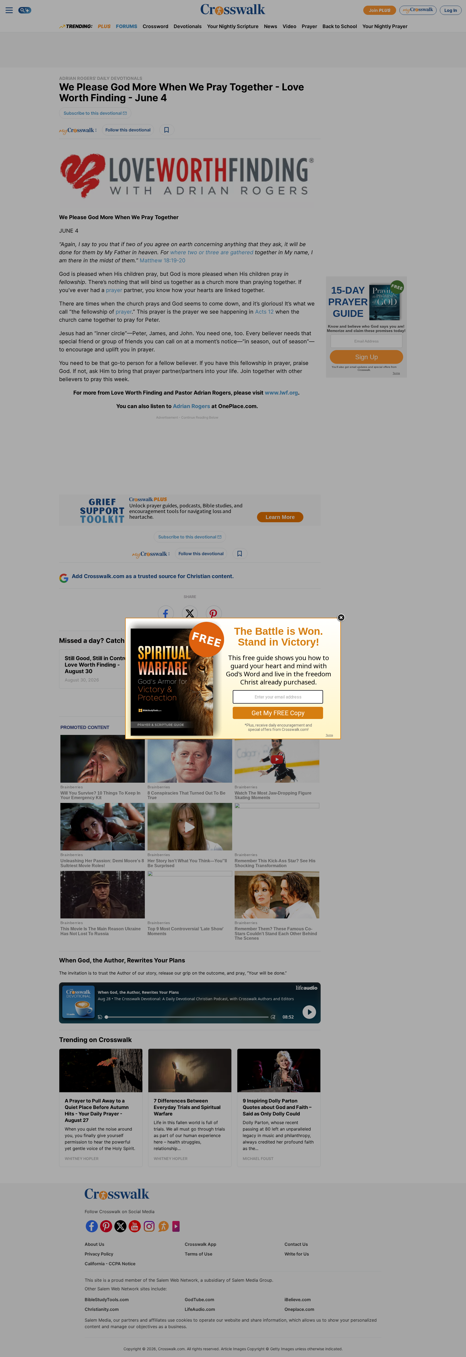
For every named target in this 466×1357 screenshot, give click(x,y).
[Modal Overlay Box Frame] (233, 678)
